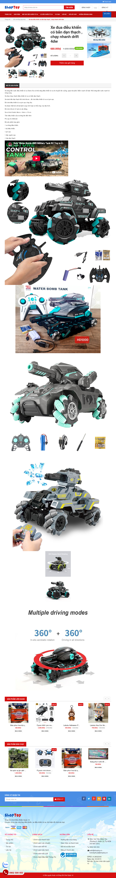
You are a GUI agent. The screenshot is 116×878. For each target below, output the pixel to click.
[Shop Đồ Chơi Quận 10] (12, 8)
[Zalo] (5, 865)
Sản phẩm (9, 843)
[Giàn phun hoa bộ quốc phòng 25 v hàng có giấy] (45, 758)
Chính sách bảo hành (41, 850)
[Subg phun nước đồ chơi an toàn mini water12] (71, 753)
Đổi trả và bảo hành (68, 846)
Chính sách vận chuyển (41, 843)
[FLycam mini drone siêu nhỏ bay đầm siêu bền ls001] (18, 758)
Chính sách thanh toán (41, 839)
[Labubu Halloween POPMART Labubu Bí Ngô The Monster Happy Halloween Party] (45, 713)
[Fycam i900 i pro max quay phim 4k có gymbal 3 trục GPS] (18, 713)
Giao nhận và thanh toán (70, 843)
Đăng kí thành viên (67, 850)
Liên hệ (8, 850)
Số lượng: (54, 56)
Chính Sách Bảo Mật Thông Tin (44, 857)
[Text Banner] (99, 50)
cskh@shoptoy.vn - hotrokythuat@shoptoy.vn (98, 851)
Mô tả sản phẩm (12, 85)
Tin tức (8, 846)
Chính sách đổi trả (40, 846)
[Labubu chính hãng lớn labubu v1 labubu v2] (98, 713)
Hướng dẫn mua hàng (69, 839)
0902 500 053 (94, 847)
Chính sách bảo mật (40, 853)
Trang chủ (9, 839)
